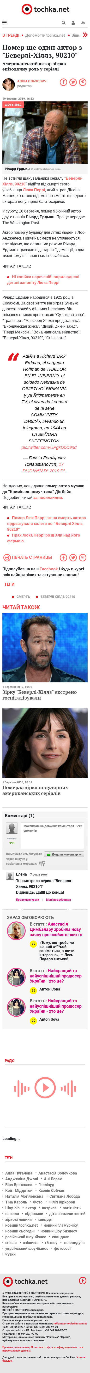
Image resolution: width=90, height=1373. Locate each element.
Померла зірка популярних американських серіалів (35, 790)
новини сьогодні (20, 1231)
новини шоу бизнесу (59, 1231)
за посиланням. (48, 497)
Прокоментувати (27, 899)
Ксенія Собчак (51, 1190)
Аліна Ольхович (32, 81)
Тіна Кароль (16, 1202)
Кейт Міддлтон (18, 1190)
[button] (73, 23)
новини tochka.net (21, 1225)
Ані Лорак (53, 1179)
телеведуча (74, 1242)
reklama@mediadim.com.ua (70, 1323)
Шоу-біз (12, 1208)
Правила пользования (16, 1347)
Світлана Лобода (64, 1196)
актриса (49, 1208)
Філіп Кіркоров (61, 1202)
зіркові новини (18, 1219)
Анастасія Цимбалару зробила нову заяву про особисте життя (56, 929)
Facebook (49, 569)
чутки (10, 1254)
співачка (31, 1242)
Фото (37, 1202)
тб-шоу (51, 1242)
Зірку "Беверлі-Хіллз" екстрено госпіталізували (39, 695)
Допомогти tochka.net (45, 35)
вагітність (72, 1208)
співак (11, 1242)
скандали (60, 1237)
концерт (45, 1219)
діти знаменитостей (67, 1213)
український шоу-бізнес (26, 1248)
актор (30, 1208)
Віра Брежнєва (18, 1184)
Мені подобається (58, 899)
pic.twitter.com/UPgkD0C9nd (49, 447)
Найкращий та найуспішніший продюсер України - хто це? (56, 976)
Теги (9, 1158)
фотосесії (62, 1248)
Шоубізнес (13, 104)
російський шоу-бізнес (25, 1237)
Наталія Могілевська (24, 1196)
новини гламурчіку (61, 1225)
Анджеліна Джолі (21, 1179)
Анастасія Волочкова (57, 1173)
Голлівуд (46, 1184)
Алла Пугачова (18, 1173)
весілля (12, 1213)
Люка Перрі (34, 190)
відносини (34, 1213)
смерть (23, 597)
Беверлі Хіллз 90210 (58, 597)
